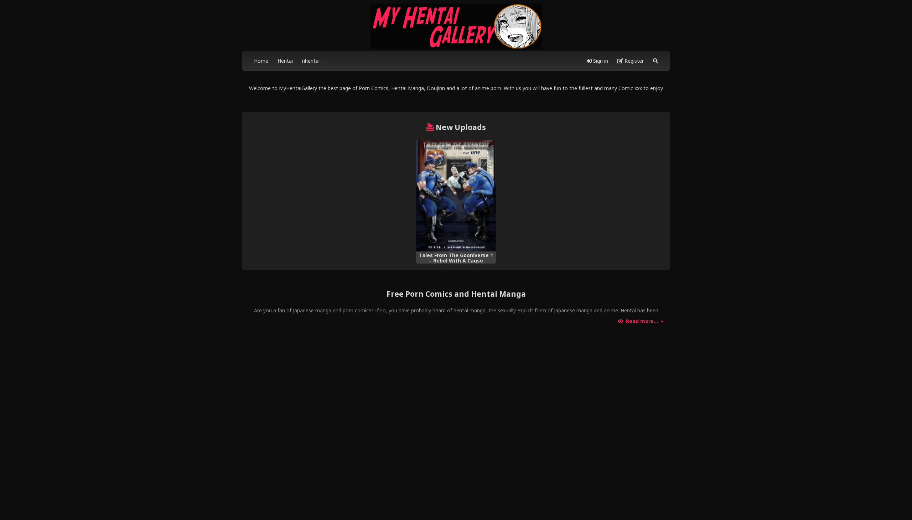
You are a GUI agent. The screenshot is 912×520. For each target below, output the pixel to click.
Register (633, 60)
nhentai (311, 60)
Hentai (285, 60)
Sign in (600, 60)
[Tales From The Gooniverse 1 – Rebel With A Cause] (456, 196)
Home (261, 60)
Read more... (642, 321)
